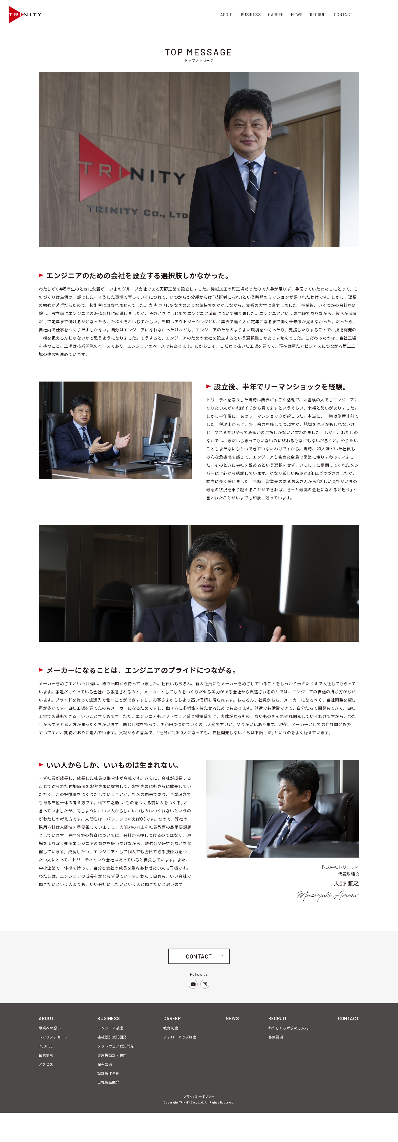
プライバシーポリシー (199, 1096)
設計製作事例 (108, 1073)
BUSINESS (108, 1018)
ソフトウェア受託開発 (115, 1045)
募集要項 (275, 1036)
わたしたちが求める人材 (288, 1027)
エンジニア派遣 (110, 1027)
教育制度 (170, 1027)
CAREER (172, 1018)
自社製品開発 (108, 1082)
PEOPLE (46, 1045)
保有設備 (104, 1063)
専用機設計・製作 (111, 1054)
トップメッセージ (53, 1036)
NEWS (232, 1018)
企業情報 (46, 1054)
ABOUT (46, 1018)
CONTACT (348, 1018)
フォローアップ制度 (179, 1036)
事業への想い (50, 1027)
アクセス (46, 1063)
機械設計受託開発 (111, 1036)
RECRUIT (277, 1018)
